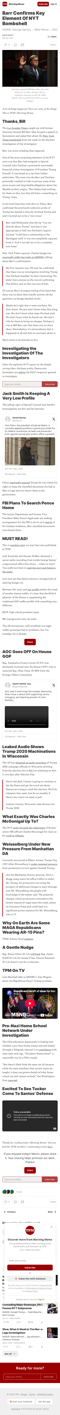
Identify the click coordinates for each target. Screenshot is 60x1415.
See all (8, 1353)
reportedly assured (20, 483)
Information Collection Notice (39, 1288)
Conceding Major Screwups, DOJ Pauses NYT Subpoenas (22, 1306)
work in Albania (15, 836)
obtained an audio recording (30, 763)
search (48, 522)
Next (50, 1212)
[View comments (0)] (15, 45)
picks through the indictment (29, 828)
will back (35, 954)
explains (28, 939)
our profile (33, 589)
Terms (32, 1394)
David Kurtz (7, 35)
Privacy (24, 1394)
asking (21, 372)
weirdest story (17, 545)
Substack (15, 1408)
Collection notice (45, 1394)
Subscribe (43, 4)
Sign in (54, 4)
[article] (30, 1313)
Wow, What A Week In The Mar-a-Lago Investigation (22, 1331)
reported (12, 1080)
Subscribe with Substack (32, 1278)
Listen (54, 36)
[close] (51, 1227)
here (50, 1147)
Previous (11, 1212)
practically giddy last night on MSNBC (23, 257)
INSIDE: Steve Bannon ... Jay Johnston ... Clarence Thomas (22, 1338)
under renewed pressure (44, 864)
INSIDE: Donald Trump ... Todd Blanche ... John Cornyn (23, 1313)
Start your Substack (22, 1401)
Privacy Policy (32, 1291)
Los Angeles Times (17, 128)
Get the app (44, 1401)
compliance (45, 1050)
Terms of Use (46, 1285)
